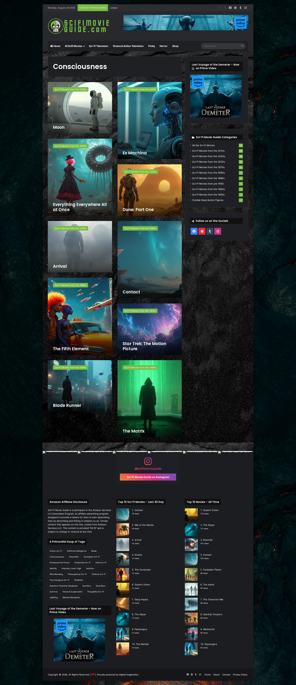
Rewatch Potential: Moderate (64, 586)
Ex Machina (135, 153)
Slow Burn (101, 586)
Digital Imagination (129, 674)
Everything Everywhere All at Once (80, 207)
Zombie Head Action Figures (207, 200)
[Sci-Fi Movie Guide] (79, 26)
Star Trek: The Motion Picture (144, 346)
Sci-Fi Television (98, 46)
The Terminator (143, 569)
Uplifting (54, 597)
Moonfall (207, 539)
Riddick (113, 7)
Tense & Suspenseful (72, 591)
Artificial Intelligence (77, 551)
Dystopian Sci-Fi (92, 556)
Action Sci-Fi (56, 551)
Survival (54, 591)
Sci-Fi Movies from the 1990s (208, 172)
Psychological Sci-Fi (60, 580)
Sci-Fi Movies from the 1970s (208, 167)
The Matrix (134, 431)
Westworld (208, 629)
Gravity (138, 554)
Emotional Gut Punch (60, 562)
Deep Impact (141, 599)
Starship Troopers (212, 614)
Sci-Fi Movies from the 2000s (208, 156)
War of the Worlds (144, 525)
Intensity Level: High (71, 568)
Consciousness (57, 556)
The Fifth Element (71, 349)
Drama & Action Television (128, 46)
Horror (164, 46)
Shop (175, 46)
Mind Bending (56, 574)
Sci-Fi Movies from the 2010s (208, 150)
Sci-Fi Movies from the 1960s (208, 189)
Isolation (90, 568)
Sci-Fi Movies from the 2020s (208, 161)
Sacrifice (86, 586)
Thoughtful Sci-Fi (95, 591)
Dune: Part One (138, 209)
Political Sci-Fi (99, 574)
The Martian (142, 644)
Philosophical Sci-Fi (77, 574)
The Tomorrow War (213, 599)
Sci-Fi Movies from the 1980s (208, 178)
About (216, 674)
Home (56, 46)
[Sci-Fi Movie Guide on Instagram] (148, 463)
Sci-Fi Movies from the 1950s (208, 194)
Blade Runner (67, 405)
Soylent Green (142, 584)
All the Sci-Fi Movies (203, 145)
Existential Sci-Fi (83, 562)
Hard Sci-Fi (100, 562)
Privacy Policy (240, 674)
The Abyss (140, 614)
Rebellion (78, 580)
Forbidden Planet (212, 569)
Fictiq (151, 46)
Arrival (60, 266)
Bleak (94, 551)
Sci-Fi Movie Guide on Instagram (148, 477)
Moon (59, 127)
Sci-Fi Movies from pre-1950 (208, 183)
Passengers (141, 629)
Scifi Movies (74, 46)
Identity (53, 568)
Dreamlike (74, 556)
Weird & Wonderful (71, 597)
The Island (208, 584)
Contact (131, 292)
